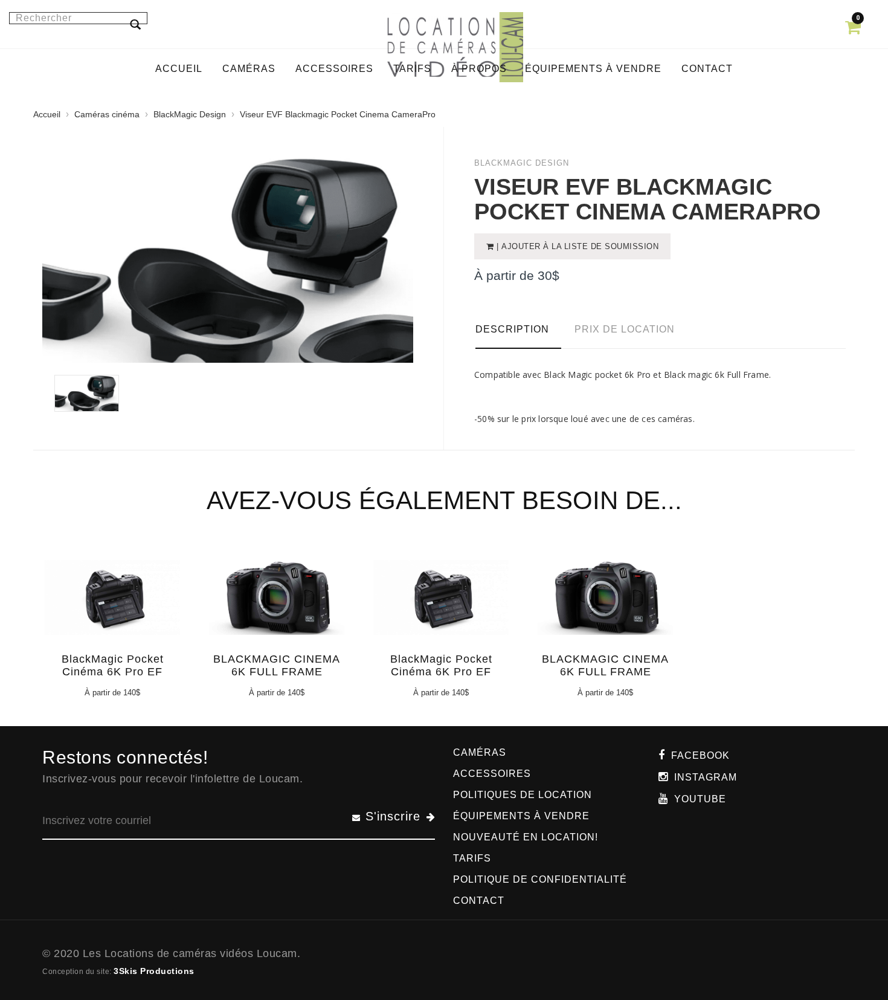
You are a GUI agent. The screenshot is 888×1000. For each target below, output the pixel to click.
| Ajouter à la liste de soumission (576, 246)
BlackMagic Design (189, 114)
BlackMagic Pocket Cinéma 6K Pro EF (113, 665)
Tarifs (472, 858)
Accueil (46, 114)
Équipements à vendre (521, 816)
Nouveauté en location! (525, 837)
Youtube (700, 799)
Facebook (700, 755)
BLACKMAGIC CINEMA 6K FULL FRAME (276, 665)
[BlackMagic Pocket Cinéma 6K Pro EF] (110, 606)
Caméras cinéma (107, 114)
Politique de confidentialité (540, 879)
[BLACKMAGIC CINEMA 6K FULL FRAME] (275, 606)
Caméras (479, 752)
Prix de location (624, 329)
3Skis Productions (154, 971)
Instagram (705, 777)
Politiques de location (522, 795)
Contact (478, 900)
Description (512, 329)
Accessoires (492, 773)
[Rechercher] (135, 24)
